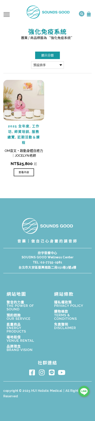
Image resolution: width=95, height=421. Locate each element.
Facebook (32, 372)
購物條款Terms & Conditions (65, 314)
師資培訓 (21, 132)
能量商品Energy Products (16, 327)
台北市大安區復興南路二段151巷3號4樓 (47, 267)
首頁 (24, 37)
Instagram (42, 372)
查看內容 (24, 172)
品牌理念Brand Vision (20, 348)
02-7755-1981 (51, 262)
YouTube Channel (62, 372)
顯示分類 (47, 55)
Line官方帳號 (52, 372)
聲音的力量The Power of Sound (20, 305)
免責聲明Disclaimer (65, 326)
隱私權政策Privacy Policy (68, 304)
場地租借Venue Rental (20, 339)
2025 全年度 (19, 126)
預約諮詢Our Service (18, 317)
